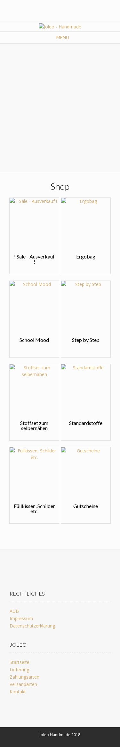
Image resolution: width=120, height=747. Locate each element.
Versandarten (23, 684)
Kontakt (18, 692)
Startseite (19, 662)
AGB (14, 611)
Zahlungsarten (24, 677)
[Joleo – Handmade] (60, 26)
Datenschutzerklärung (32, 626)
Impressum (21, 618)
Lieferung (19, 669)
